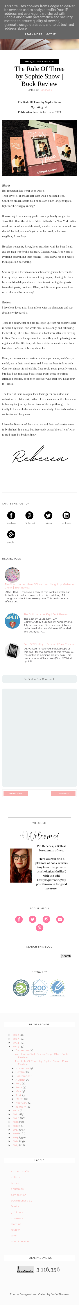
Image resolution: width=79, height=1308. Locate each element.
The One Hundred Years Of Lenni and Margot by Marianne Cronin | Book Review (39, 586)
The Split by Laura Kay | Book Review (46, 614)
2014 (16, 1141)
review (15, 1229)
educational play (21, 1200)
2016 (16, 1133)
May (19, 1091)
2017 (16, 1129)
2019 (16, 1121)
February (22, 1102)
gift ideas (17, 1212)
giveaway (17, 1218)
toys (13, 1235)
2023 (16, 1046)
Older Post (63, 793)
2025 (16, 1038)
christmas (17, 1188)
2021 (16, 1114)
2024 (16, 1042)
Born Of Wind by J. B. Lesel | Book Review (49, 644)
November (23, 1068)
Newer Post (15, 793)
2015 (16, 1137)
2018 (16, 1125)
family (15, 1206)
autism (15, 1177)
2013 (16, 1145)
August (21, 1079)
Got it (51, 34)
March (20, 1098)
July (19, 1083)
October (21, 1072)
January (21, 1106)
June (19, 1087)
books (14, 1183)
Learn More (33, 34)
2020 (16, 1118)
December (23, 1050)
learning (16, 1224)
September (23, 1076)
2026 (16, 1034)
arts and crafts (20, 1171)
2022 (16, 1110)
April (19, 1095)
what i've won (20, 1241)
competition (18, 1194)
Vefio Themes (60, 1294)
